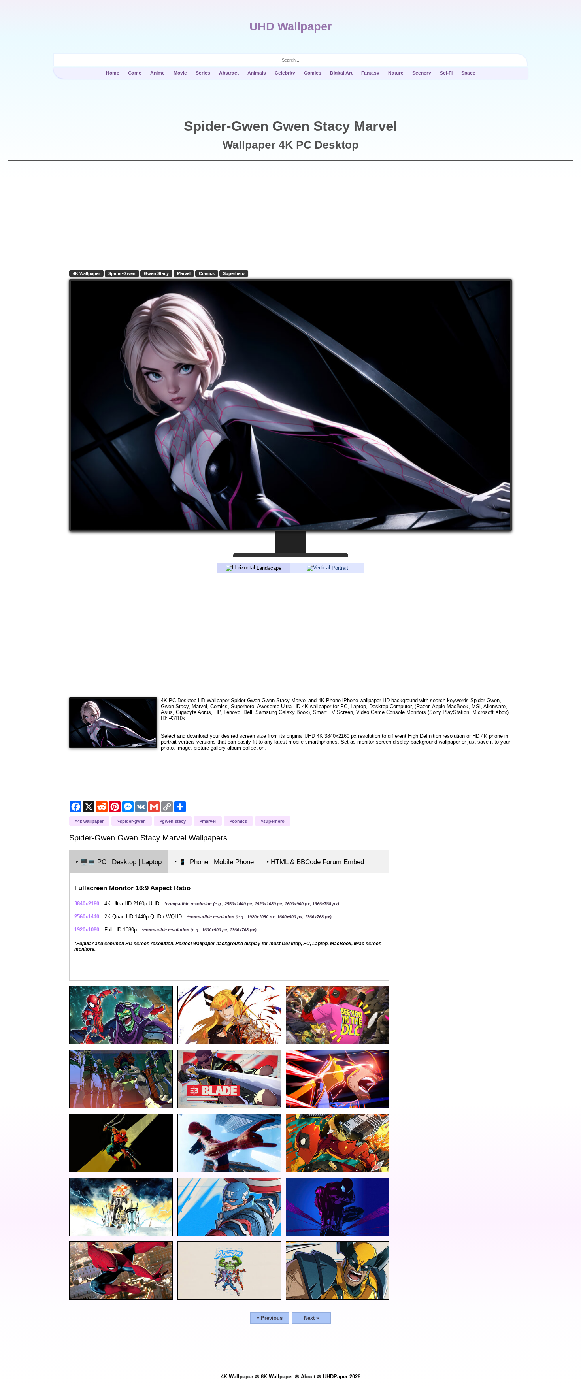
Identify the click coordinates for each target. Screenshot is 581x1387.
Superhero (234, 273)
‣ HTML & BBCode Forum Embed (315, 862)
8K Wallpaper (277, 1376)
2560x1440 (86, 917)
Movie (180, 73)
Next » (311, 1318)
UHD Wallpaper (290, 26)
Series (203, 73)
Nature (396, 73)
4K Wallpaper (86, 273)
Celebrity (285, 73)
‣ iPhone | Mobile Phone (214, 862)
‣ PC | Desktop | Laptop (119, 862)
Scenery (421, 73)
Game (134, 73)
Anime (157, 73)
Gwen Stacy (156, 273)
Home (112, 73)
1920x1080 (86, 930)
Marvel (184, 273)
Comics (312, 73)
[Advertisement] (290, 634)
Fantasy (370, 73)
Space (468, 73)
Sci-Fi (446, 73)
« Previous (270, 1318)
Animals (256, 73)
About (308, 1376)
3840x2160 (86, 903)
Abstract (229, 73)
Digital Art (341, 73)
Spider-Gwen (122, 273)
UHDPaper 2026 (341, 1376)
